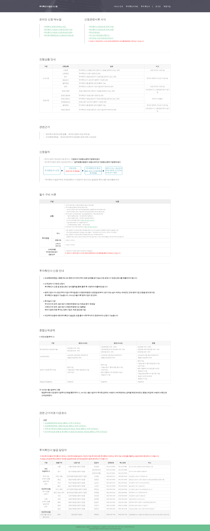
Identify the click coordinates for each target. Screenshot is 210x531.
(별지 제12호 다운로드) (91, 227)
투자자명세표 (94, 32)
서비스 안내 (118, 6)
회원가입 (167, 6)
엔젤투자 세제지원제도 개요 (55, 26)
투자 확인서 (145, 6)
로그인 (158, 6)
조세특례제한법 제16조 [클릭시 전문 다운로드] (63, 423)
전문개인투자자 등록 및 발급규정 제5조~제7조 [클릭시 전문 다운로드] (71, 429)
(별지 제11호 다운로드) (88, 220)
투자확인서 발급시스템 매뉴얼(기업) (58, 29)
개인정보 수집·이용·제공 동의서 (101, 38)
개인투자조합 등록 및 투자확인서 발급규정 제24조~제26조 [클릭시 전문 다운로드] (76, 432)
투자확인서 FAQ (132, 6)
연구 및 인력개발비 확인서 (99, 35)
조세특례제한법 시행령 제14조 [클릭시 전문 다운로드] (65, 426)
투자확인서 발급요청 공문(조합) (101, 29)
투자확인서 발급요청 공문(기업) (101, 26)
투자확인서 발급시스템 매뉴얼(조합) (58, 32)
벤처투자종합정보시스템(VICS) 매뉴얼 (59, 35)
